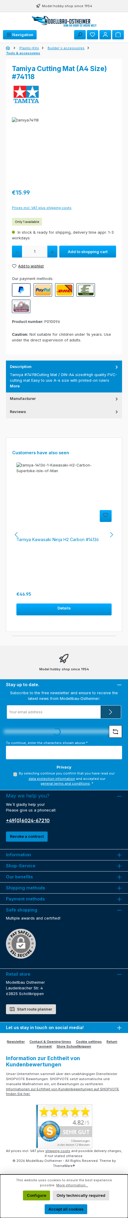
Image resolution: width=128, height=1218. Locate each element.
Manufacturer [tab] (23, 398)
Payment (44, 1046)
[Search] (80, 34)
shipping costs (57, 1151)
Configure (36, 1195)
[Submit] (110, 712)
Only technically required (81, 1195)
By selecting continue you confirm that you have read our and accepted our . (67, 778)
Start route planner (34, 1009)
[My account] (105, 34)
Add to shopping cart (87, 252)
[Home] (8, 48)
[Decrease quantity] (17, 252)
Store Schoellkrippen (74, 1046)
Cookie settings (89, 1042)
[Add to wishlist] (106, 516)
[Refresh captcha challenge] (115, 731)
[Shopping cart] (118, 34)
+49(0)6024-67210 (28, 820)
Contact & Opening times (50, 1042)
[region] (64, 150)
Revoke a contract (27, 836)
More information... (72, 1185)
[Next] (111, 534)
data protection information (52, 779)
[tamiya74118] (64, 150)
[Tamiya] (64, 94)
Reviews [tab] (18, 411)
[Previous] (16, 534)
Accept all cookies (66, 1209)
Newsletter (16, 1042)
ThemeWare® (64, 1166)
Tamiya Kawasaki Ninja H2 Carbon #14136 (57, 539)
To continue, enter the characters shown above (47, 743)
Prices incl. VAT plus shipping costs (41, 208)
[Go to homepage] (64, 21)
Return (112, 1042)
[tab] (64, 376)
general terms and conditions (65, 783)
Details (64, 608)
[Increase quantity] (52, 252)
